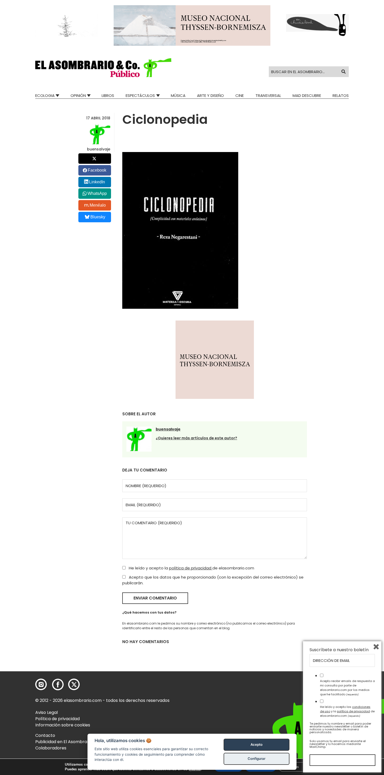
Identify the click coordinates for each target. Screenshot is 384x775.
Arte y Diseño (210, 95)
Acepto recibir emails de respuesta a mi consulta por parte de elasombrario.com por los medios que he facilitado (347, 687)
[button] (103, 67)
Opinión (78, 95)
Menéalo (98, 205)
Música (178, 95)
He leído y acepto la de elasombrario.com (191, 568)
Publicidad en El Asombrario (63, 742)
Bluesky (97, 217)
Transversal (268, 95)
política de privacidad (190, 568)
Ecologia (45, 95)
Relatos (341, 95)
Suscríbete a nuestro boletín (339, 650)
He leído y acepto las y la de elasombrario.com (347, 711)
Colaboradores (50, 748)
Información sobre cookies (62, 725)
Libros (108, 95)
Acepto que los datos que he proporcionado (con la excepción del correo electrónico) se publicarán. (213, 580)
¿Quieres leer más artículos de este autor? (196, 438)
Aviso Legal (46, 712)
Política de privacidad (57, 719)
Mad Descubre (307, 95)
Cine (239, 95)
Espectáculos (140, 95)
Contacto (45, 735)
